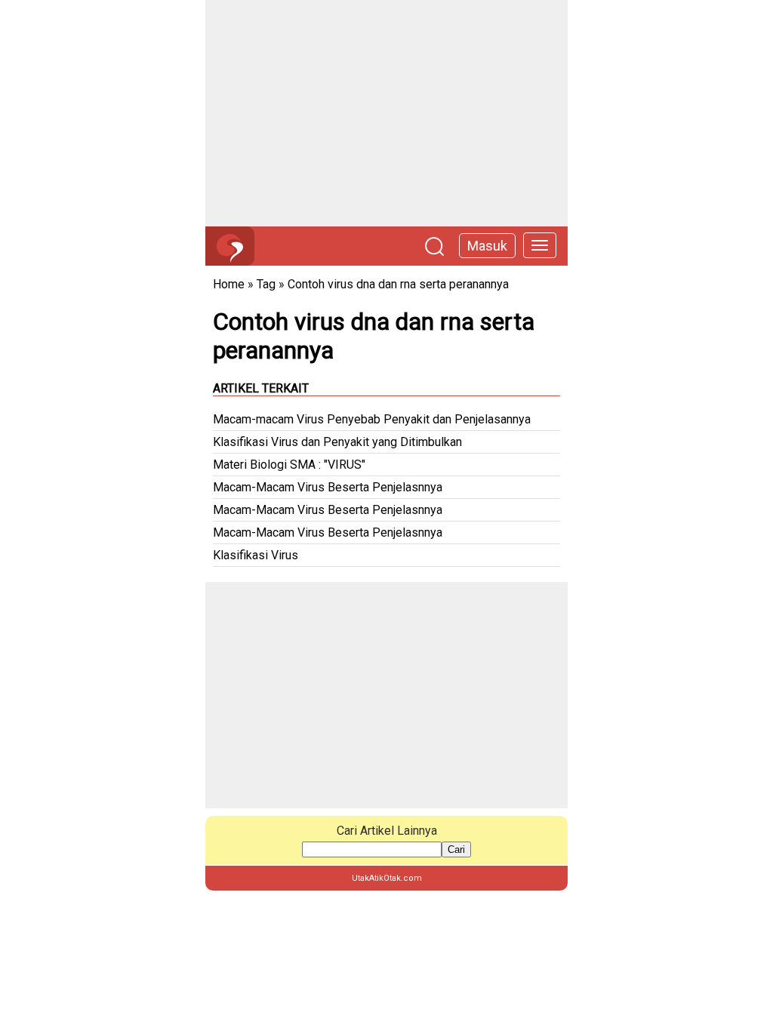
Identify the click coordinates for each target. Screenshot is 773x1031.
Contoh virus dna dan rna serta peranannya (398, 284)
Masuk (487, 246)
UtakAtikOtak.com (387, 878)
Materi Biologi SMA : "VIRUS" (289, 464)
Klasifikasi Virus (255, 555)
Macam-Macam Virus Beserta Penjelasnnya (327, 487)
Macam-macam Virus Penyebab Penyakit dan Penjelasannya (372, 419)
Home (229, 284)
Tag (266, 284)
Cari (456, 849)
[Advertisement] (386, 113)
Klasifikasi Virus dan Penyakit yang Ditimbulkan (337, 442)
